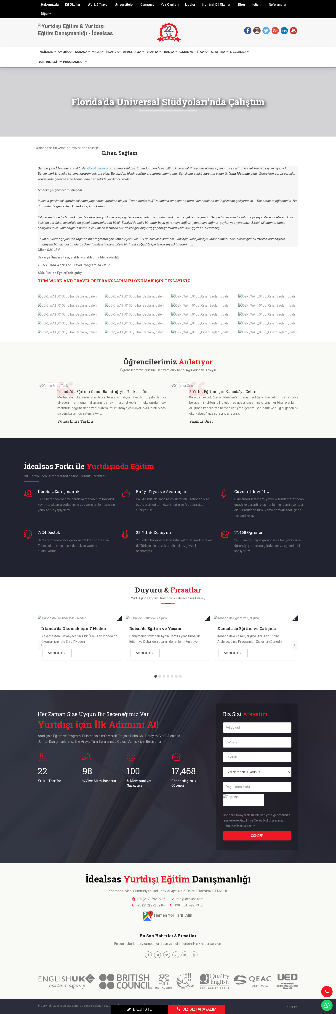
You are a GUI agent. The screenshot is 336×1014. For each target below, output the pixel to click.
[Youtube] (293, 30)
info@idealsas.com (189, 899)
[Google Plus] (175, 954)
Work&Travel (95, 168)
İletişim (256, 4)
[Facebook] (247, 30)
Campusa (147, 4)
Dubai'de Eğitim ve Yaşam (67, 628)
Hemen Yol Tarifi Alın (173, 915)
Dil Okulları (73, 4)
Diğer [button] (45, 14)
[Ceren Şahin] (181, 385)
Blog (241, 4)
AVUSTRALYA (132, 51)
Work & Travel (98, 4)
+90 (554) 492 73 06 (188, 905)
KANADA (81, 51)
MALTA (96, 51)
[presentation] (41, 645)
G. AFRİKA (218, 51)
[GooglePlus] (275, 30)
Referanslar (278, 4)
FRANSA (168, 51)
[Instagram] (256, 30)
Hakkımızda (50, 4)
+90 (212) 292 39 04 (150, 905)
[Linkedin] (284, 30)
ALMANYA (186, 51)
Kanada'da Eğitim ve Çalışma (158, 628)
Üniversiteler (124, 4)
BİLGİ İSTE (142, 1009)
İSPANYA (152, 51)
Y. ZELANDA (237, 51)
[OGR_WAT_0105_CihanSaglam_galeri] (67, 296)
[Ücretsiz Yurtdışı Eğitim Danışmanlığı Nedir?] (256, 618)
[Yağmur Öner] (50, 385)
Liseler (190, 4)
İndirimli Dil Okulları (217, 4)
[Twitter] (265, 30)
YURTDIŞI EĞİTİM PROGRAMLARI (61, 61)
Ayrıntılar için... (57, 652)
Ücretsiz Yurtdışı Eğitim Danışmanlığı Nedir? (242, 631)
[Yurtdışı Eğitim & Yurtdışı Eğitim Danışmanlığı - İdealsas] (79, 30)
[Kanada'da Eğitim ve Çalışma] (168, 618)
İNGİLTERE (46, 51)
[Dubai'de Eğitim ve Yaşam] (80, 618)
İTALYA (202, 51)
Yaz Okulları (170, 4)
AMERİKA (64, 51)
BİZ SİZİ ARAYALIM (199, 1009)
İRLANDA (112, 51)
